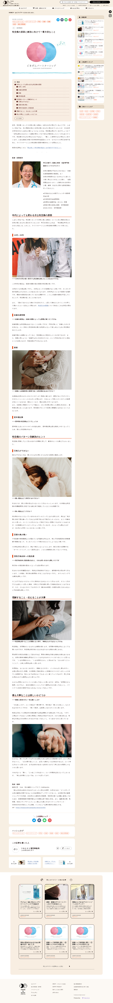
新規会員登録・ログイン (100, 2)
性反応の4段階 (43, 305)
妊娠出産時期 (22, 90)
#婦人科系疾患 (21, 24)
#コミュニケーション (18, 21)
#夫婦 (43, 21)
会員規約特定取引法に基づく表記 (81, 986)
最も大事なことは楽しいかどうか (26, 114)
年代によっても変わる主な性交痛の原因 (28, 84)
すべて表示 (19, 118)
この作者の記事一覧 (26, 850)
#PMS (98, 111)
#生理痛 (92, 111)
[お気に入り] (57, 848)
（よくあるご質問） (95, 5)
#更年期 (82, 114)
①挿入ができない (23, 101)
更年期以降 (21, 96)
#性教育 (96, 114)
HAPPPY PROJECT (57, 986)
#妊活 (14, 24)
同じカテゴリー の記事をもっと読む (53, 966)
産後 (19, 93)
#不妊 (39, 21)
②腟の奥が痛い (23, 105)
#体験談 (95, 117)
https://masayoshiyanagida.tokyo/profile (31, 807)
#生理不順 (88, 114)
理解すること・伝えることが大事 (26, 111)
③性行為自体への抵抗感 (26, 108)
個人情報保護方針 (78, 984)
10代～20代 (22, 87)
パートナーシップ (35, 989)
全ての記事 (33, 995)
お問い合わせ (105, 5)
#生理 (81, 111)
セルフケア (18, 12)
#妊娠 (48, 21)
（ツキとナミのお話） (69, 5)
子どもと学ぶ (34, 992)
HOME (11, 12)
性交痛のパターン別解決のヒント (26, 99)
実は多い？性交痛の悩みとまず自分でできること (44, 147)
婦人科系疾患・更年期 (36, 986)
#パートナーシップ (31, 21)
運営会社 (76, 989)
